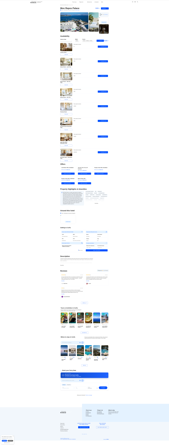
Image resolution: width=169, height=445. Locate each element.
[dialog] (7, 439)
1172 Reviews (106, 14)
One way (64, 384)
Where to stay (111, 410)
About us (61, 426)
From (63, 387)
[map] (133, 2)
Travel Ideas (100, 411)
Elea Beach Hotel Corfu (96, 360)
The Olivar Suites (71, 359)
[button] (7, 442)
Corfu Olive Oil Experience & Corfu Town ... (88, 327)
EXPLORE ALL (84, 332)
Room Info (66, 54)
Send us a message (89, 395)
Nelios (108, 439)
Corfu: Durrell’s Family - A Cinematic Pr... (80, 327)
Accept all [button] (4, 440)
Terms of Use (62, 423)
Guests (83, 39)
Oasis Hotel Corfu (63, 360)
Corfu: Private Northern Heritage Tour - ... (96, 327)
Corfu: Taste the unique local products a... (64, 327)
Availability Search (103, 46)
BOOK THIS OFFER (67, 173)
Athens (88, 411)
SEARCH (101, 40)
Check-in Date (63, 39)
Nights (76, 39)
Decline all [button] (10, 440)
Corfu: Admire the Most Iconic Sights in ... (72, 327)
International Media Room (64, 429)
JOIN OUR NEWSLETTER (84, 427)
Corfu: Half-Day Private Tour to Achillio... (104, 327)
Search (103, 387)
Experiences (100, 412)
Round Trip (68, 384)
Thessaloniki (89, 412)
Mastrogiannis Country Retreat (88, 359)
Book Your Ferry (96, 250)
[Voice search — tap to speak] (80, 342)
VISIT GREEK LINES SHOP (102, 427)
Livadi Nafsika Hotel (104, 359)
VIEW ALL (84, 365)
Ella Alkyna (80, 358)
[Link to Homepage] (33, 3)
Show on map (104, 22)
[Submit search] (82, 342)
